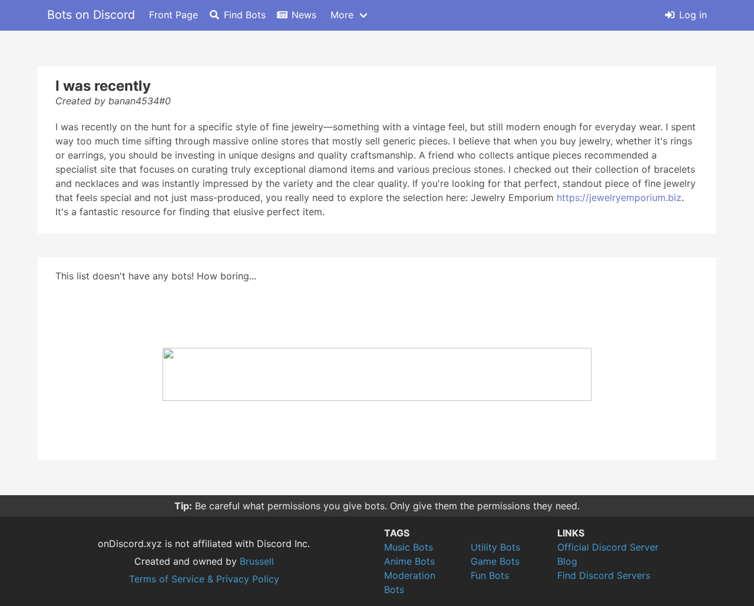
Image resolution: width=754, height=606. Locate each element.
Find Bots (245, 15)
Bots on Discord (91, 15)
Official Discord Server (608, 547)
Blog (567, 561)
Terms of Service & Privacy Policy (204, 579)
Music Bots (408, 547)
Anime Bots (409, 561)
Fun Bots (490, 575)
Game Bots (495, 561)
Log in (693, 15)
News (304, 15)
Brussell (257, 561)
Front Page (173, 15)
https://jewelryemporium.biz (619, 197)
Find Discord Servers (603, 575)
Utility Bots (495, 547)
